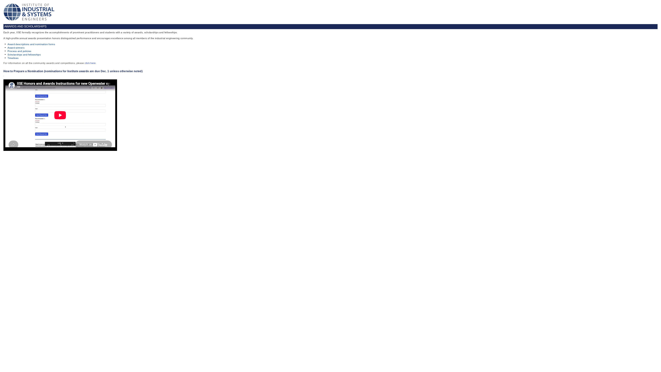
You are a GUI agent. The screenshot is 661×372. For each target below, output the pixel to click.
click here (90, 63)
